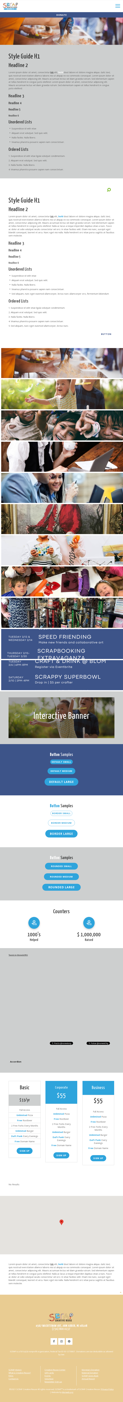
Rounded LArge (61, 887)
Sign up (61, 1155)
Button (106, 333)
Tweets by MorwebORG (18, 955)
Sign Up (25, 1150)
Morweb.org (67, 1392)
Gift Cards (49, 1372)
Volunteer (49, 1378)
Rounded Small (61, 866)
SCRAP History (15, 1369)
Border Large (61, 834)
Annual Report (88, 1378)
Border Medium (61, 822)
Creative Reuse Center (55, 1369)
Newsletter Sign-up (53, 1381)
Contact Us (13, 1378)
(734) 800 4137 (61, 1329)
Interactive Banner (61, 716)
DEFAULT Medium (61, 770)
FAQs (11, 1375)
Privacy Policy (107, 1389)
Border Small (61, 813)
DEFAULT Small (61, 761)
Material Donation (90, 1372)
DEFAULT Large (61, 782)
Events (48, 1375)
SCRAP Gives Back (90, 1375)
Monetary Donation (90, 1369)
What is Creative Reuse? (20, 1372)
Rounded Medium (61, 876)
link (52, 72)
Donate (61, 14)
